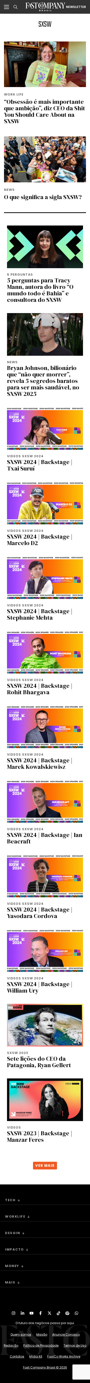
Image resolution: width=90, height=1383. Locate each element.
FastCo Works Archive (63, 1356)
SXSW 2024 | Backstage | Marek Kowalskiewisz (39, 763)
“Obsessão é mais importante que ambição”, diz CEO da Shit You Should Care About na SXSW (44, 111)
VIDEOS (14, 1127)
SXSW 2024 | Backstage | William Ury (39, 987)
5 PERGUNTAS (20, 274)
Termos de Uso (75, 1345)
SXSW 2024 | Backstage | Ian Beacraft (44, 838)
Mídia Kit (35, 1356)
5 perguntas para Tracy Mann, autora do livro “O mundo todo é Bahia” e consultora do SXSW (40, 290)
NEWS (9, 189)
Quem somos (20, 1334)
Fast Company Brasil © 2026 (45, 1367)
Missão (41, 1334)
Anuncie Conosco (66, 1334)
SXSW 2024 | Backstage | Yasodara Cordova (39, 912)
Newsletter (76, 7)
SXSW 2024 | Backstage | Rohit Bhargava (39, 689)
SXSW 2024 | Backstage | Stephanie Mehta (39, 614)
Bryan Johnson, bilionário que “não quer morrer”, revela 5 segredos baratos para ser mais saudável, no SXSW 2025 (43, 381)
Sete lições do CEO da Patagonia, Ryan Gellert (39, 1061)
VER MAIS (44, 1165)
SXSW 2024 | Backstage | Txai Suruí (39, 465)
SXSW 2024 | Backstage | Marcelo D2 (39, 539)
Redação (11, 1345)
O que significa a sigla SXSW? (43, 197)
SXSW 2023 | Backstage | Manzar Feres (39, 1136)
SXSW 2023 (17, 1052)
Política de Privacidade (40, 1345)
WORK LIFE (14, 94)
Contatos (17, 1356)
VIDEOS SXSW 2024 (25, 456)
